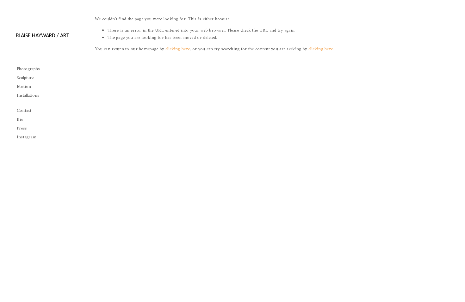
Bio (20, 120)
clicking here (177, 49)
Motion (24, 87)
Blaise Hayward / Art (42, 35)
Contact (24, 111)
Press (22, 128)
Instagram (27, 137)
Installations (28, 96)
